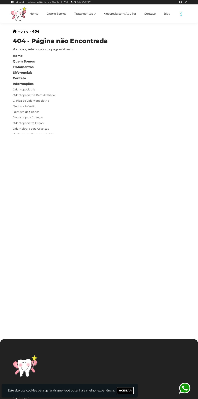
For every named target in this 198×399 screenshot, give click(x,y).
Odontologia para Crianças (31, 128)
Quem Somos (56, 13)
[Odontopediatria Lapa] (25, 366)
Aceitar (125, 390)
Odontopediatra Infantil (28, 123)
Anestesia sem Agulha (120, 13)
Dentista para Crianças (28, 117)
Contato (150, 13)
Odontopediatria (24, 89)
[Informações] (181, 13)
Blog (167, 13)
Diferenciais (22, 72)
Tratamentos (84, 13)
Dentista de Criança (26, 112)
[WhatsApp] (184, 388)
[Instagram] (186, 2)
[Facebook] (180, 2)
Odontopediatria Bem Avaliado (34, 95)
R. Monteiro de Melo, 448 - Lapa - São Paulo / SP (40, 2)
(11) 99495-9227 (81, 2)
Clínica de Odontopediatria (31, 100)
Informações (23, 84)
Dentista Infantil (24, 106)
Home (34, 13)
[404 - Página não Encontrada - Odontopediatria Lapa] (18, 14)
